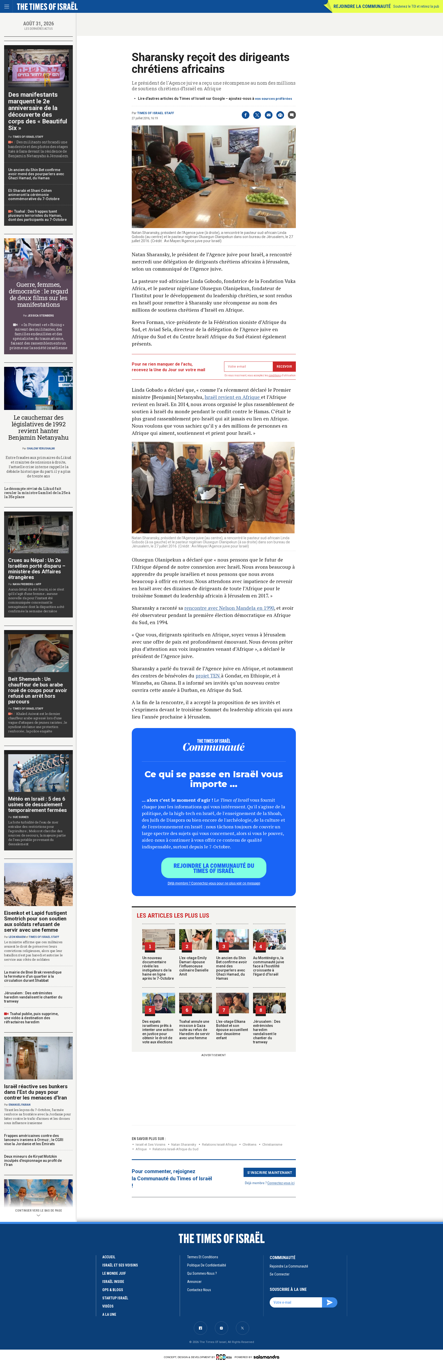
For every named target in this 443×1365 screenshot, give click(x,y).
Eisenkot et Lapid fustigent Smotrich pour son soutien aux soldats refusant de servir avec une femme (35, 921)
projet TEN (208, 675)
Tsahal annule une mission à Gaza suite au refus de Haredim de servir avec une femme (194, 1029)
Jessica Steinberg (41, 315)
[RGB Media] (225, 1357)
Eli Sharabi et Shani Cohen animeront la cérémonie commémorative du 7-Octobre (33, 195)
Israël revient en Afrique (233, 397)
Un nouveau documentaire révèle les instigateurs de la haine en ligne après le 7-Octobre (158, 968)
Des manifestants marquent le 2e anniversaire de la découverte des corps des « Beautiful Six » (37, 111)
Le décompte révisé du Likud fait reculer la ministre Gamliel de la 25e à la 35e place (37, 492)
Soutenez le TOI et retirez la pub (416, 6)
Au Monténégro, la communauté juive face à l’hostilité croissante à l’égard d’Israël (268, 966)
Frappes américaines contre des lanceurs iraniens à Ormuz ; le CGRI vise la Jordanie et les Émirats (33, 1140)
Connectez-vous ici (281, 1183)
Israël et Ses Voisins (120, 1265)
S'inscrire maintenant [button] (269, 1172)
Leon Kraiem (17, 937)
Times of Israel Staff (155, 113)
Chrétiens (249, 1144)
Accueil (108, 1257)
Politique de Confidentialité (206, 1265)
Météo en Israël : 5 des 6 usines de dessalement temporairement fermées (37, 804)
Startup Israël (115, 1298)
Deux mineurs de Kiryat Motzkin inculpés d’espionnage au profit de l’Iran (33, 1160)
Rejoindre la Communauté (362, 6)
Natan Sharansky (183, 1144)
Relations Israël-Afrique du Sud (175, 1149)
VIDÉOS (108, 1306)
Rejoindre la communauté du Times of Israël (214, 867)
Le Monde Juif (114, 1273)
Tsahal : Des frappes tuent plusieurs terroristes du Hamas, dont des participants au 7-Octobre (37, 215)
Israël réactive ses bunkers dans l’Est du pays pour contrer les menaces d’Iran (36, 1092)
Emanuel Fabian (20, 1104)
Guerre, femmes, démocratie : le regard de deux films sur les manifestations (38, 294)
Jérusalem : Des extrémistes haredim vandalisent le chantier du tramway (266, 1031)
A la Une (109, 1314)
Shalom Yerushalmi (41, 448)
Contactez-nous (199, 1290)
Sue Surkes (21, 817)
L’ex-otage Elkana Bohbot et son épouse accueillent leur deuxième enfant (232, 1029)
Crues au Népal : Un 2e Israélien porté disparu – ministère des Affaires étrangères (36, 568)
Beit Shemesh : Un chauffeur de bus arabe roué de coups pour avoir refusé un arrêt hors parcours (37, 690)
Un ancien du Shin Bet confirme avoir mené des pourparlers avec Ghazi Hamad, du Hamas (231, 968)
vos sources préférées (273, 99)
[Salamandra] (266, 1357)
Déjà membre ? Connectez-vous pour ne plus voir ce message (214, 883)
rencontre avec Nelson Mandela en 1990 (229, 608)
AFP (38, 584)
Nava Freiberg (23, 584)
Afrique (141, 1149)
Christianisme (272, 1144)
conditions (275, 375)
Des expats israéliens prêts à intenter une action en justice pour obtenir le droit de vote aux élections (157, 1031)
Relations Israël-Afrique (219, 1144)
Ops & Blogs (112, 1290)
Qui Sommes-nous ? (202, 1273)
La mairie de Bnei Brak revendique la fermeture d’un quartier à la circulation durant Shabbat (33, 976)
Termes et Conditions (202, 1257)
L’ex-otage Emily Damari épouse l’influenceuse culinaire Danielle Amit (193, 966)
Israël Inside (113, 1282)
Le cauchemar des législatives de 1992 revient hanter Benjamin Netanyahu (38, 427)
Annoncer (194, 1282)
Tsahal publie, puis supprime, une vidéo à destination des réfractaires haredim (31, 1018)
